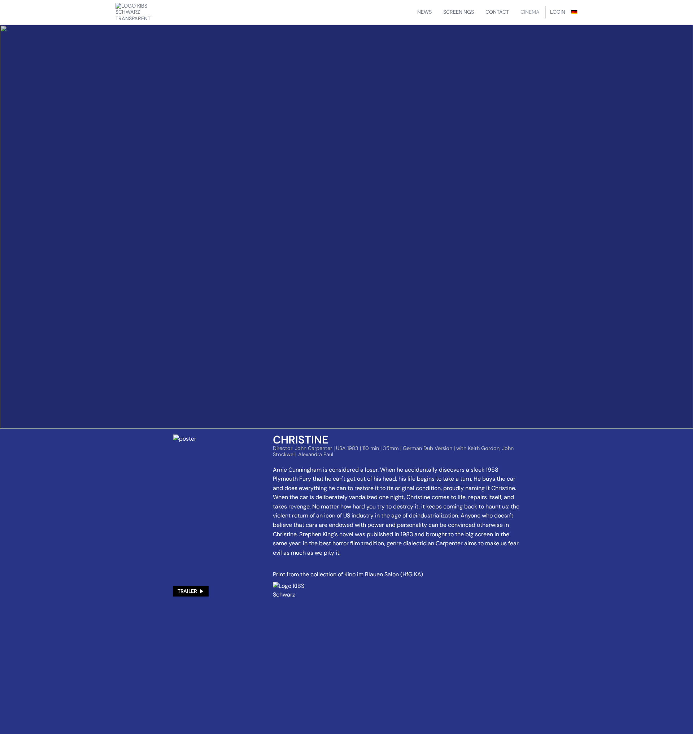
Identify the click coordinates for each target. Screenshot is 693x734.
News (424, 12)
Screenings (458, 12)
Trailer (187, 591)
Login (557, 12)
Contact (497, 12)
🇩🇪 (574, 12)
